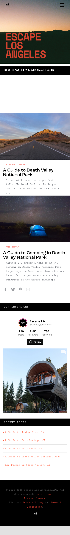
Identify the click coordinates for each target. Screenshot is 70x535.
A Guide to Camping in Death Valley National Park (34, 255)
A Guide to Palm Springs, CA (25, 440)
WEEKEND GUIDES (16, 164)
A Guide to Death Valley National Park (28, 172)
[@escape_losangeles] (23, 323)
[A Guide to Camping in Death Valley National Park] (35, 219)
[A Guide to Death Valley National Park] (35, 136)
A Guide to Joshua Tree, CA (24, 432)
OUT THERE (12, 247)
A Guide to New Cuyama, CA (23, 448)
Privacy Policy (32, 502)
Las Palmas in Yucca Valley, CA (27, 464)
